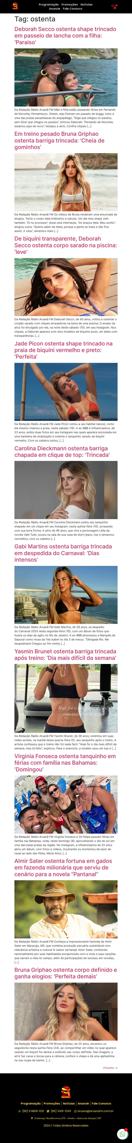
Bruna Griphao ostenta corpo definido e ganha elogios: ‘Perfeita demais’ (65, 973)
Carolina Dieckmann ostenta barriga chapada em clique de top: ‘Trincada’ (62, 451)
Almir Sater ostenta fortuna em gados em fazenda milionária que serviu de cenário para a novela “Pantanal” (63, 868)
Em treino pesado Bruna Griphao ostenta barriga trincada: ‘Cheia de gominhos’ (59, 140)
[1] (122, 1136)
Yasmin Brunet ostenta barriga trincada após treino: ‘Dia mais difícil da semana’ (65, 654)
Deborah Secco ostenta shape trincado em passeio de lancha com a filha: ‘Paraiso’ (65, 36)
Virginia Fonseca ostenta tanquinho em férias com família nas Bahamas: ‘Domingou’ (65, 763)
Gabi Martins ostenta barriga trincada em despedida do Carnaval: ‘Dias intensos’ (63, 553)
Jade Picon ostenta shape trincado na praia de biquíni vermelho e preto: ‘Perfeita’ (63, 350)
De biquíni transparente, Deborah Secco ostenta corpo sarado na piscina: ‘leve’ (65, 245)
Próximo (110, 1068)
